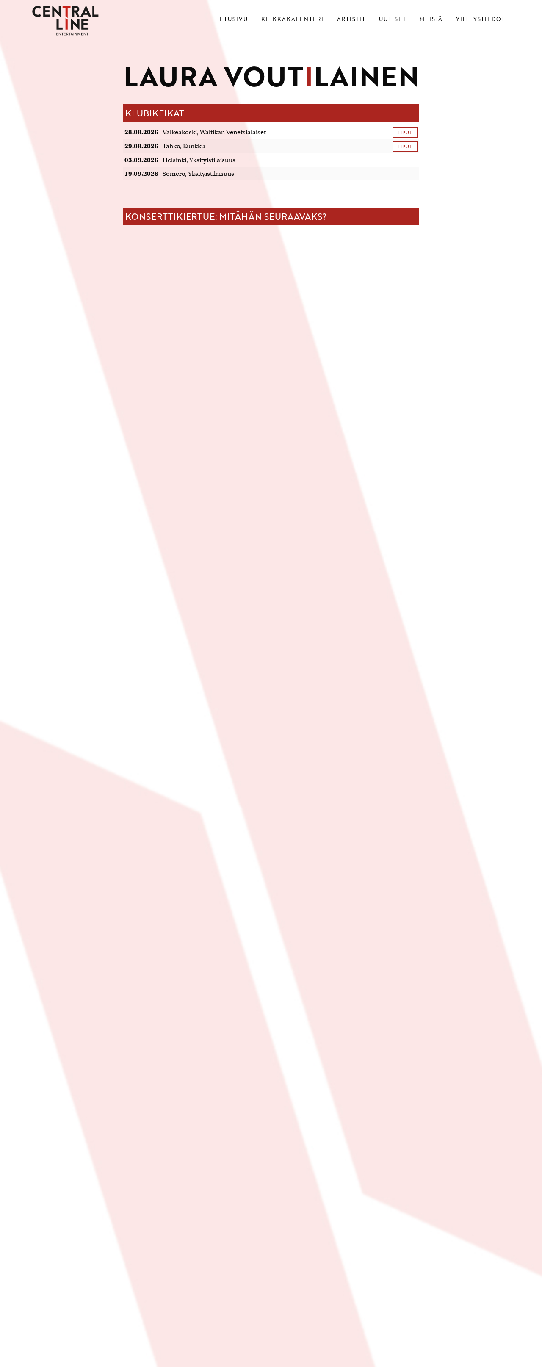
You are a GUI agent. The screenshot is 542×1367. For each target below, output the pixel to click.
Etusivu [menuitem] (234, 20)
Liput (405, 132)
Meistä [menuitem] (431, 20)
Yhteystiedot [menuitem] (480, 20)
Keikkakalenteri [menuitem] (292, 20)
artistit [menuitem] (351, 20)
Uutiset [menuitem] (392, 20)
